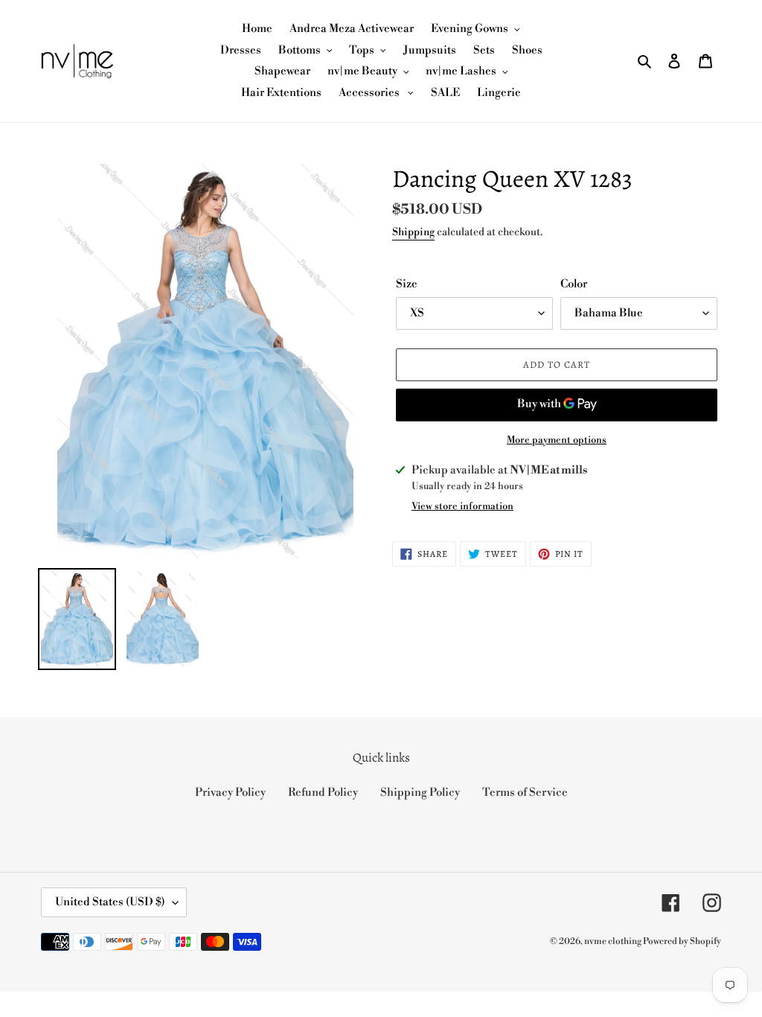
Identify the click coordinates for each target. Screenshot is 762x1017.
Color (573, 284)
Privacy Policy (230, 792)
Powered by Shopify (682, 941)
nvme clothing (613, 941)
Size (406, 284)
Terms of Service (525, 792)
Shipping (413, 232)
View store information (462, 506)
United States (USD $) (110, 902)
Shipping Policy (420, 792)
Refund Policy (323, 792)
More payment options (556, 440)
